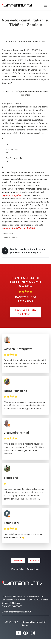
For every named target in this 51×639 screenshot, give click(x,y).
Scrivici (34, 560)
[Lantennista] (17, 5)
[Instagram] (32, 632)
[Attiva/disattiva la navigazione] (45, 5)
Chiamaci (18, 560)
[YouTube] (18, 632)
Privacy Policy (17, 569)
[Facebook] (25, 632)
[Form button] (5, 250)
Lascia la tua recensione (25, 312)
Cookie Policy (33, 569)
